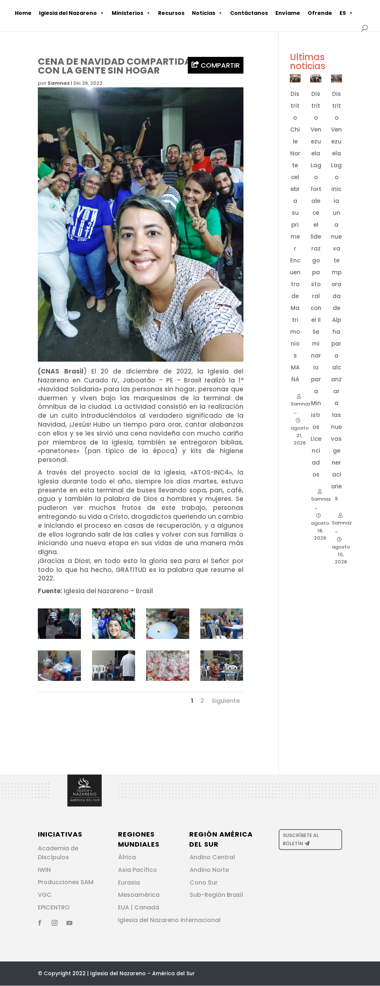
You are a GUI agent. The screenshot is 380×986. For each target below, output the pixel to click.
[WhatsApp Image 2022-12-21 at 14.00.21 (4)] (59, 681)
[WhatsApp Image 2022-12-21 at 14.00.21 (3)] (113, 681)
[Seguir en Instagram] (54, 923)
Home (23, 13)
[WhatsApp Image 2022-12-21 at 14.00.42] (113, 639)
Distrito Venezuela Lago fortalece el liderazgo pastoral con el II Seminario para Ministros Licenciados (316, 284)
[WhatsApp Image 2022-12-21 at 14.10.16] (59, 639)
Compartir (219, 65)
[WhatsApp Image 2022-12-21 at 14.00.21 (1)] (167, 681)
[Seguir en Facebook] (40, 923)
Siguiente (226, 700)
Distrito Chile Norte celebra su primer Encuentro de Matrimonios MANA (295, 236)
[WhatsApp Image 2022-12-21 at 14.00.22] (167, 639)
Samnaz (59, 83)
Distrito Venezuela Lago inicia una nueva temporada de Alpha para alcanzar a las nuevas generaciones (336, 296)
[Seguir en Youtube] (69, 923)
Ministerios (127, 13)
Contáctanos (249, 13)
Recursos (171, 13)
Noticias (203, 13)
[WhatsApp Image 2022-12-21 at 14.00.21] (221, 639)
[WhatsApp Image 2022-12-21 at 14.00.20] (221, 681)
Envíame (287, 13)
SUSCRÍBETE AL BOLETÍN (301, 839)
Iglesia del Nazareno (68, 13)
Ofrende (320, 13)
